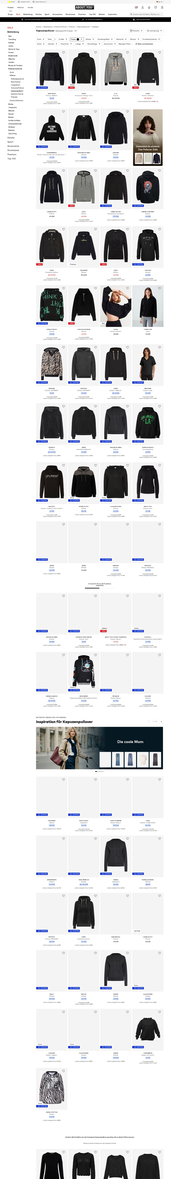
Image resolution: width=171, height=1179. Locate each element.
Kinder (30, 7)
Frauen (10, 7)
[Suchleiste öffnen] (130, 14)
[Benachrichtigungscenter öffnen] (149, 7)
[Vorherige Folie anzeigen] (149, 722)
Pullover (72, 27)
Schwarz (95, 27)
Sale (50, 39)
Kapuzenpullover (83, 27)
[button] (136, 31)
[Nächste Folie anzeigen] (161, 722)
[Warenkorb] (162, 7)
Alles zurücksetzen (145, 44)
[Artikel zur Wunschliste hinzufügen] (63, 52)
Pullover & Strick (60, 27)
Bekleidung (48, 27)
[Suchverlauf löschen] (162, 14)
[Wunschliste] (155, 7)
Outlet (13, 1)
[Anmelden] (142, 7)
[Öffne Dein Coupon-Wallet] (136, 7)
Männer (20, 7)
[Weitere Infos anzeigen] (51, 105)
